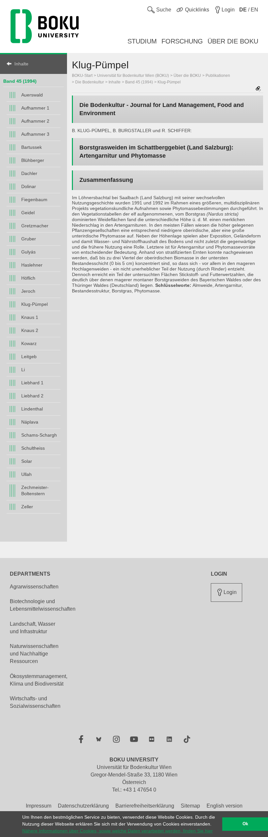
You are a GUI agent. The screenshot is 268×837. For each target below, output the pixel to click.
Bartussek (31, 147)
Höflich (28, 278)
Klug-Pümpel (34, 304)
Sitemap (190, 806)
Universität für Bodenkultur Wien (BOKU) (133, 75)
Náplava (29, 422)
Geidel (28, 212)
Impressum (38, 806)
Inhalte (21, 63)
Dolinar (28, 186)
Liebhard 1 (32, 382)
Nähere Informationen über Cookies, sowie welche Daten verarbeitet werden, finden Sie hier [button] (117, 830)
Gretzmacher (34, 225)
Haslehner (31, 265)
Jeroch (28, 291)
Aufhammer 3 (35, 134)
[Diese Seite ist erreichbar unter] (258, 89)
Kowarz (29, 343)
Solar (26, 461)
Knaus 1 (29, 317)
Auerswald (32, 94)
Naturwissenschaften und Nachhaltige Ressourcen (34, 653)
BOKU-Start (82, 75)
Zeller (27, 506)
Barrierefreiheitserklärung (144, 806)
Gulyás (28, 251)
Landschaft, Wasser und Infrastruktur (32, 627)
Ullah (26, 474)
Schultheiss (33, 448)
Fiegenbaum (34, 199)
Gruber (28, 238)
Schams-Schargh (39, 435)
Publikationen (218, 75)
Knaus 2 (29, 330)
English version (225, 806)
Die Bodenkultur (89, 82)
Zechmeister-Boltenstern (35, 490)
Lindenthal (32, 408)
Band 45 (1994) (20, 81)
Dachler (29, 173)
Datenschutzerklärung (83, 806)
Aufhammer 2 (35, 121)
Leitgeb (29, 356)
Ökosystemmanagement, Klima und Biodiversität (38, 680)
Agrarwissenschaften (34, 586)
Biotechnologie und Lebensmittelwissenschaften (42, 605)
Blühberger (32, 160)
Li (23, 369)
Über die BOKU (187, 75)
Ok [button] (245, 824)
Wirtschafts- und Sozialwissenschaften (35, 702)
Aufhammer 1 (35, 108)
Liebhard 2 (32, 395)
